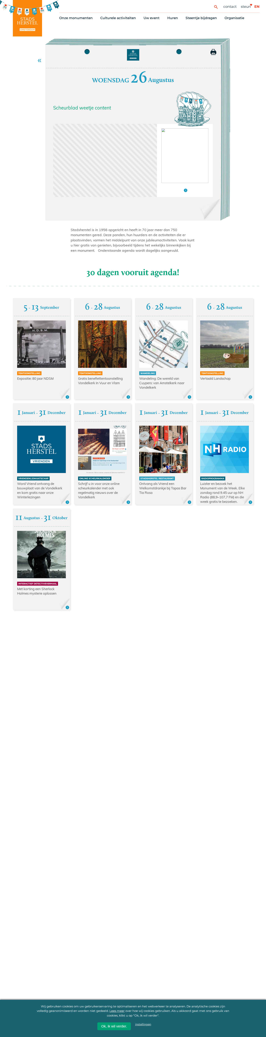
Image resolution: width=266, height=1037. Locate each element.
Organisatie (234, 18)
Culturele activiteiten (118, 18)
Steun (246, 6)
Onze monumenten (76, 18)
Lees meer (117, 1011)
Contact (230, 6)
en (257, 6)
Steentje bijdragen (201, 18)
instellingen (143, 1024)
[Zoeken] (216, 6)
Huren (172, 18)
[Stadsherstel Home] (27, 18)
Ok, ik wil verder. (114, 1026)
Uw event (151, 18)
